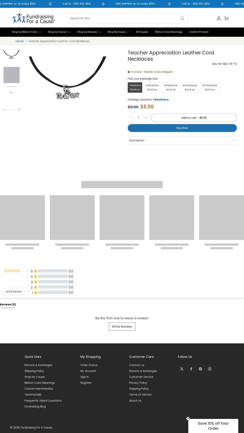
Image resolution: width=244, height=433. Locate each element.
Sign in (84, 377)
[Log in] (219, 18)
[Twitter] (182, 369)
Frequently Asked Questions (43, 400)
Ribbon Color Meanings (39, 383)
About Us (135, 400)
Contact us (136, 365)
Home (20, 41)
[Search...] (182, 18)
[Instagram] (210, 369)
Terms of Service (140, 394)
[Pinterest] (200, 369)
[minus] (131, 117)
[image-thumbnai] (12, 58)
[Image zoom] (68, 94)
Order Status (89, 365)
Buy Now (182, 128)
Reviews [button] (8, 304)
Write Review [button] (14, 291)
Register (85, 383)
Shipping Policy (34, 371)
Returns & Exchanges (38, 365)
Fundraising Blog (35, 406)
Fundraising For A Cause (36, 427)
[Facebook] (191, 369)
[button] (194, 118)
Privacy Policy (138, 383)
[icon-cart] (226, 18)
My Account (88, 371)
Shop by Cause (34, 377)
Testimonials (32, 394)
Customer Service (141, 377)
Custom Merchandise (38, 389)
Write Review (122, 326)
